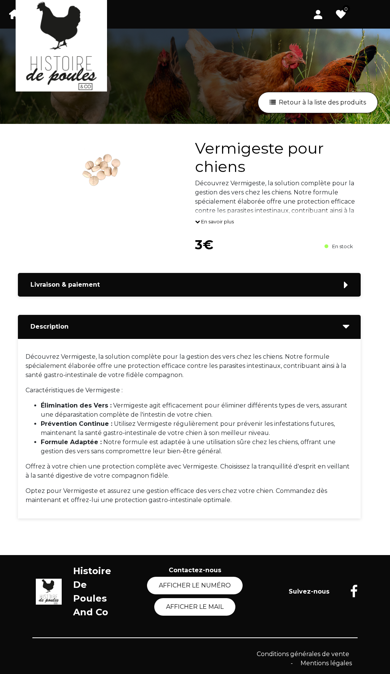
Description (49, 326)
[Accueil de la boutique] (14, 14)
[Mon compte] (318, 14)
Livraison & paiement (65, 284)
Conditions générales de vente (303, 654)
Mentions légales (326, 663)
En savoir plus (217, 221)
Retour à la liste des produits (322, 102)
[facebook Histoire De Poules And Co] (348, 591)
